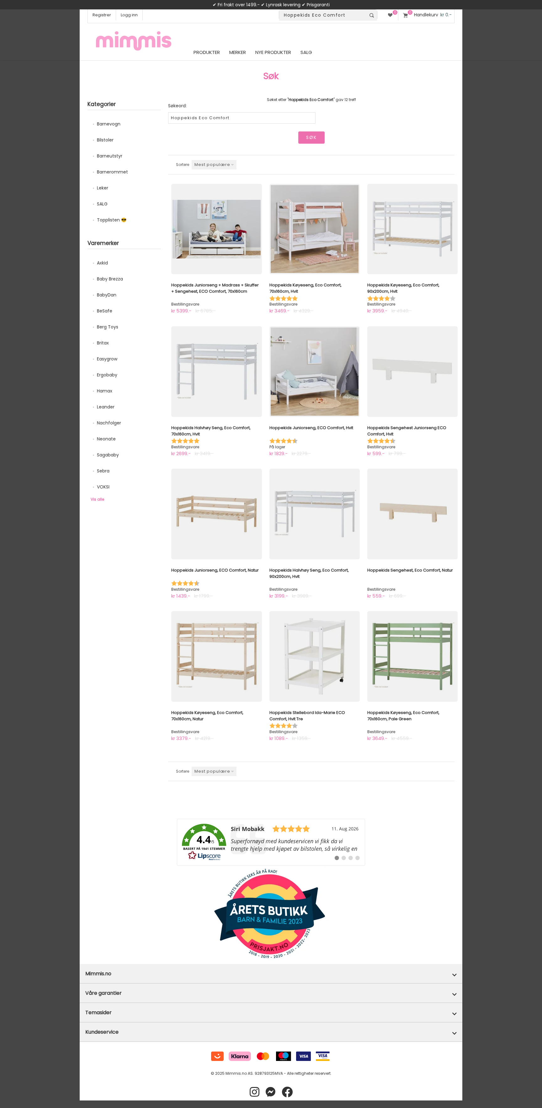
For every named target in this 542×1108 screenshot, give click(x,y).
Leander (105, 407)
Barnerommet (112, 172)
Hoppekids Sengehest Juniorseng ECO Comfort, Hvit (406, 431)
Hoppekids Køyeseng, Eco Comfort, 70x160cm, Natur (207, 716)
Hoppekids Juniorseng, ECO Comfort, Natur (215, 570)
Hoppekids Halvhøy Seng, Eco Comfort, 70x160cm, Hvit (211, 431)
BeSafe (104, 311)
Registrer (102, 15)
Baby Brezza (110, 279)
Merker (237, 52)
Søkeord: (177, 106)
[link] (271, 842)
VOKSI (103, 487)
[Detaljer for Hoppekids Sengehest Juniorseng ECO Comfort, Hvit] (412, 371)
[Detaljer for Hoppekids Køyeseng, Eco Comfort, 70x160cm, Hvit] (314, 229)
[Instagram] (254, 1092)
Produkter (207, 52)
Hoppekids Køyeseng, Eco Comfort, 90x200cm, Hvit (403, 288)
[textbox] (322, 15)
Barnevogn (108, 124)
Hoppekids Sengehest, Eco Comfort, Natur (410, 570)
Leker (102, 188)
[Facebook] (287, 1092)
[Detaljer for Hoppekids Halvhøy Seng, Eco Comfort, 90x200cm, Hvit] (314, 514)
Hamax (104, 391)
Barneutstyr (109, 156)
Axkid (102, 263)
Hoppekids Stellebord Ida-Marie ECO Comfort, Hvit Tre (307, 716)
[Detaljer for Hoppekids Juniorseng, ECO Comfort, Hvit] (314, 371)
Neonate (106, 439)
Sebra (103, 471)
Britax (103, 343)
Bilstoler (105, 140)
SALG (102, 204)
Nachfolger (109, 423)
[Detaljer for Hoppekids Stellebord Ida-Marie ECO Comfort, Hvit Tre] (314, 656)
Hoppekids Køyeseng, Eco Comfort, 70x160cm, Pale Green (403, 716)
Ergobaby (107, 375)
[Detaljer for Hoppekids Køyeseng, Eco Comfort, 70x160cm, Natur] (216, 656)
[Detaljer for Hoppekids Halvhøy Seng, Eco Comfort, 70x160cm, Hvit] (216, 371)
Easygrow (107, 359)
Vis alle (97, 499)
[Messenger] (270, 1092)
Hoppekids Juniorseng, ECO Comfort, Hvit (311, 428)
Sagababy (108, 455)
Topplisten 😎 (111, 220)
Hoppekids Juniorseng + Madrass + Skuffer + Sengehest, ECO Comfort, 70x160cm (215, 288)
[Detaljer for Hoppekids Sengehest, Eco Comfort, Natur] (412, 514)
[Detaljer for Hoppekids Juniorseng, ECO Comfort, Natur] (216, 514)
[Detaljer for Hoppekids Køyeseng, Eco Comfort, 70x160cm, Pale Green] (412, 656)
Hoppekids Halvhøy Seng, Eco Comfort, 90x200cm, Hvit (309, 573)
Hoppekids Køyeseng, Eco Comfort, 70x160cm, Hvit (305, 288)
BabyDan (106, 295)
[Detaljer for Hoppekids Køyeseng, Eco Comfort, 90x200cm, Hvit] (412, 229)
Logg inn (129, 15)
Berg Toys (107, 327)
